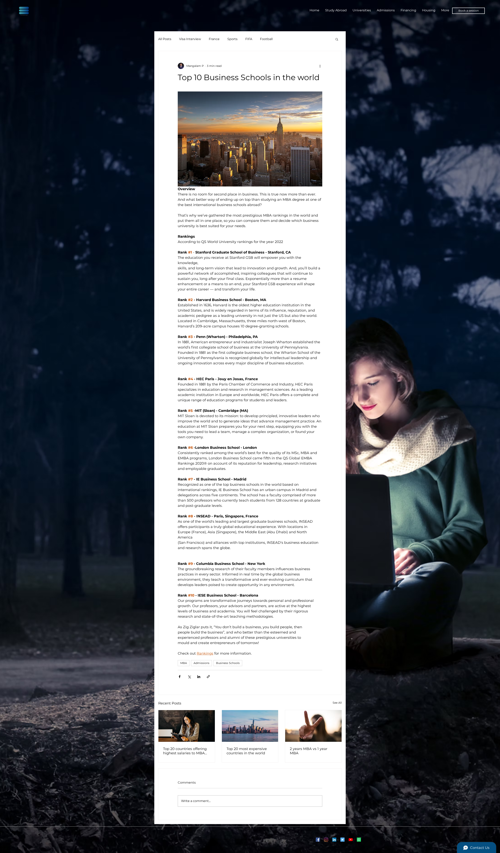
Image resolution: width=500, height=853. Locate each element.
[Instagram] (326, 840)
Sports (232, 39)
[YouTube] (351, 840)
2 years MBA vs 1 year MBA (308, 751)
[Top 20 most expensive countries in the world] (250, 726)
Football (266, 39)
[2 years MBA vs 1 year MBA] (313, 726)
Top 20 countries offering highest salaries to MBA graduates (185, 751)
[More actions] (320, 66)
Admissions (201, 663)
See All (337, 702)
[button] (337, 39)
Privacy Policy (223, 839)
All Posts (164, 39)
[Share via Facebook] (179, 676)
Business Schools (228, 663)
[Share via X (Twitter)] (189, 676)
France (214, 39)
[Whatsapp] (359, 840)
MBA (183, 663)
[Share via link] (208, 676)
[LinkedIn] (334, 840)
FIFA (248, 39)
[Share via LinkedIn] (199, 676)
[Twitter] (342, 840)
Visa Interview (190, 39)
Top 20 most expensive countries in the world (247, 751)
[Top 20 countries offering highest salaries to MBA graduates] (186, 726)
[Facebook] (318, 840)
